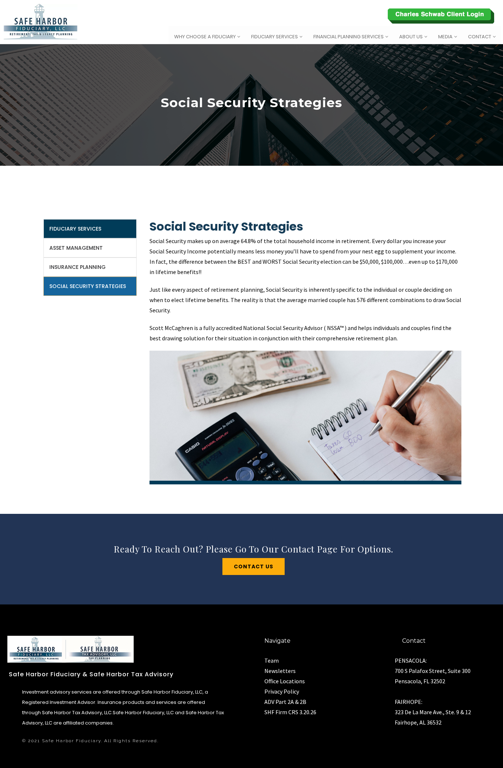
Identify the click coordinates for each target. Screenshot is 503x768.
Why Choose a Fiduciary (205, 36)
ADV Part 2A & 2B (285, 701)
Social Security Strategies (87, 286)
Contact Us (253, 566)
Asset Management (76, 248)
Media (445, 36)
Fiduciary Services (274, 36)
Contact (479, 36)
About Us (411, 36)
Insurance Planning (77, 267)
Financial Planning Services (348, 36)
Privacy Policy (281, 691)
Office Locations (284, 681)
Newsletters (280, 670)
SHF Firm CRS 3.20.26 (290, 712)
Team (271, 660)
